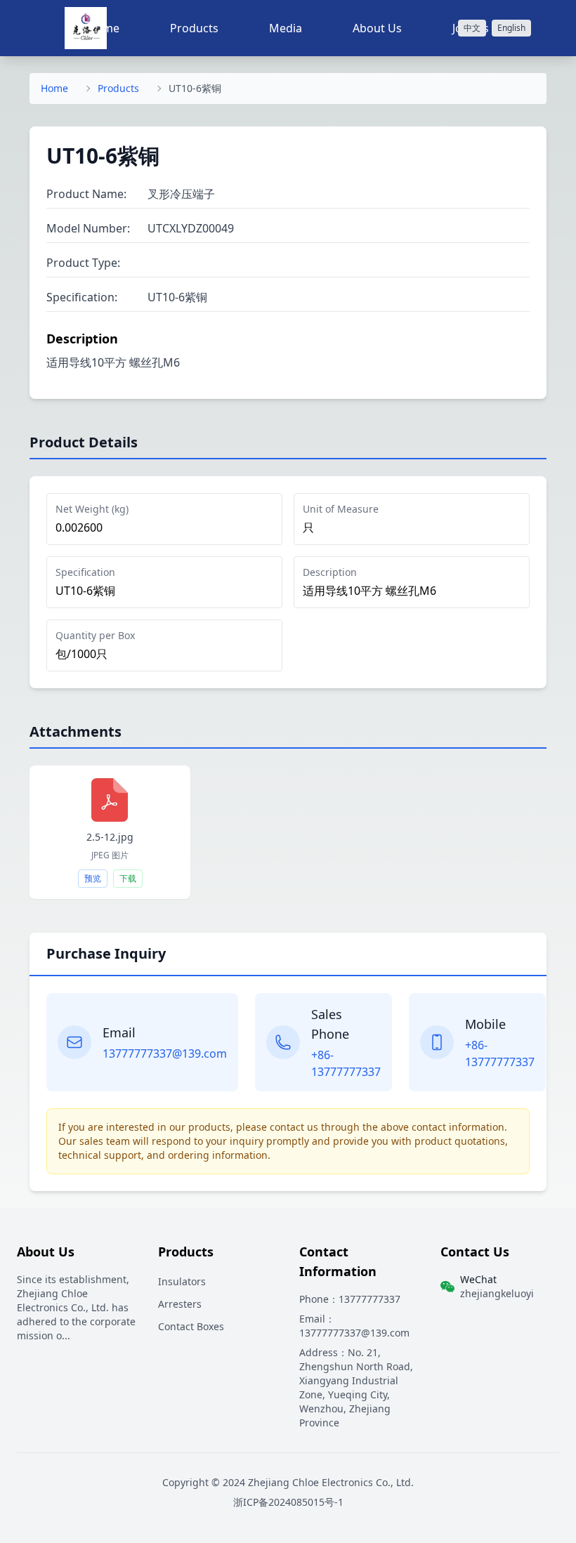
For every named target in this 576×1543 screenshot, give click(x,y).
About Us (377, 28)
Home (54, 88)
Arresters (180, 1304)
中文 (472, 28)
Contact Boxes (191, 1326)
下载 (127, 878)
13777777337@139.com (165, 1053)
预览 (92, 878)
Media (285, 28)
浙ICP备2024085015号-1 (288, 1502)
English (511, 28)
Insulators (182, 1281)
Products (194, 28)
